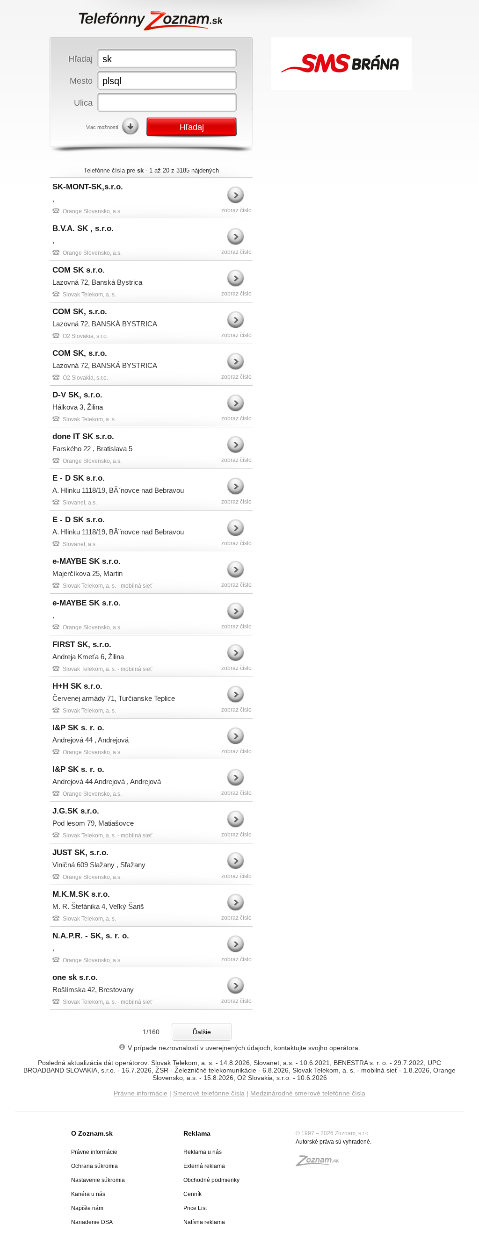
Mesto (81, 80)
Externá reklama (204, 1166)
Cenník (192, 1194)
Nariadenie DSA (92, 1222)
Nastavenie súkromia (98, 1180)
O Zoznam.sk (92, 1133)
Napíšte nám (87, 1208)
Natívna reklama (204, 1222)
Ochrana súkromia (94, 1166)
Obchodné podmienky (211, 1180)
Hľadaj (80, 58)
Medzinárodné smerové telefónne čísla (307, 1093)
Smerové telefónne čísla (209, 1093)
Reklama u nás (202, 1152)
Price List (195, 1208)
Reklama (196, 1133)
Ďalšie (202, 1032)
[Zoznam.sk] (320, 1163)
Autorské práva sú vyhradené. (333, 1141)
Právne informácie (140, 1093)
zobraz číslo (236, 210)
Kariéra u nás (88, 1194)
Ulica (83, 102)
